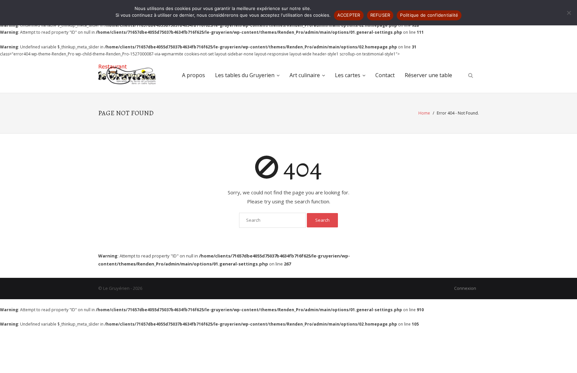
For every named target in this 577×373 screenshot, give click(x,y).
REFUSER (380, 15)
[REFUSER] (568, 12)
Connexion (465, 288)
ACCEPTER (348, 15)
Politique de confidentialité (429, 15)
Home (424, 113)
